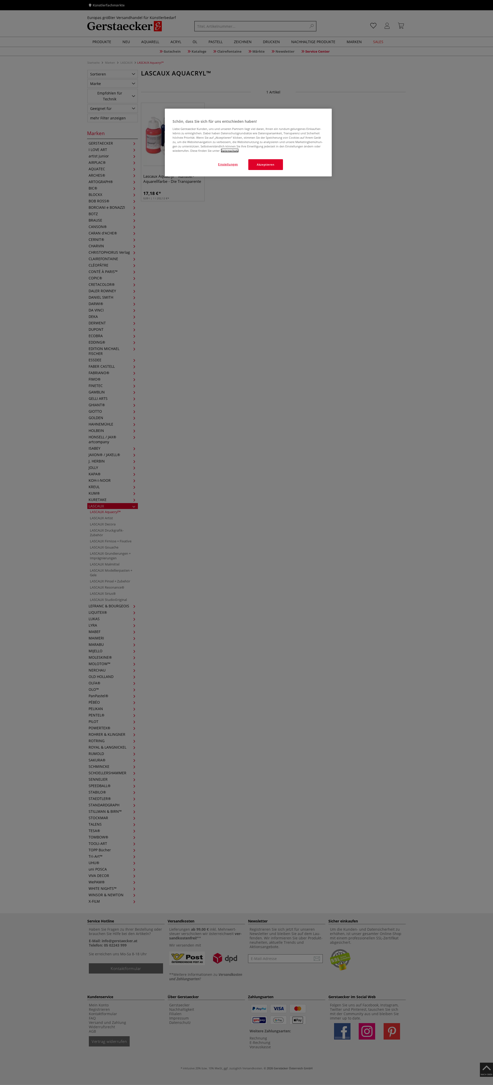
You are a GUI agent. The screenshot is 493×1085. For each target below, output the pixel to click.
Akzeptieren (265, 164)
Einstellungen (228, 164)
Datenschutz (230, 150)
